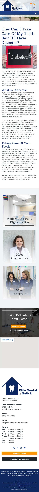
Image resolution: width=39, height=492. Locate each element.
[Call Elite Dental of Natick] (34, 4)
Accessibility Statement (20, 459)
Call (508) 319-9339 (21, 330)
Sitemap (28, 475)
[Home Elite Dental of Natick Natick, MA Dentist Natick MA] (12, 5)
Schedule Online (18, 326)
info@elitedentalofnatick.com (15, 422)
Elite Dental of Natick (24, 471)
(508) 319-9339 (8, 416)
